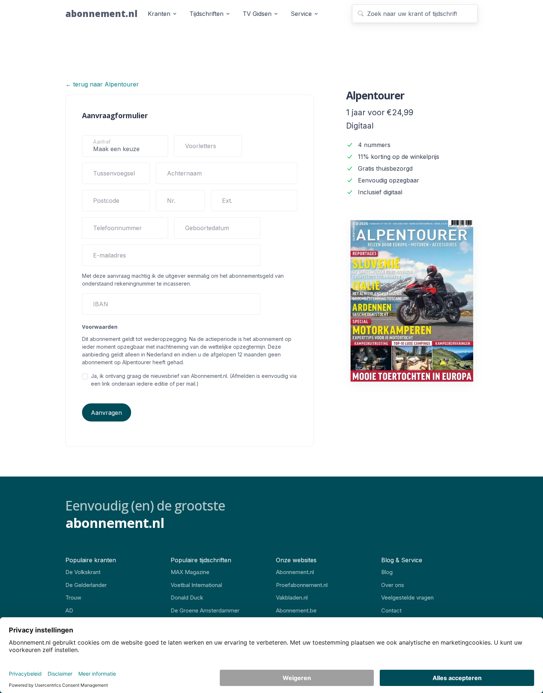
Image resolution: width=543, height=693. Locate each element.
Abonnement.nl (295, 572)
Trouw (73, 597)
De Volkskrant (82, 572)
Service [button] (301, 13)
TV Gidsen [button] (257, 13)
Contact (391, 610)
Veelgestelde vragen (407, 597)
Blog (387, 572)
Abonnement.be (296, 610)
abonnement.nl (101, 13)
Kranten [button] (159, 13)
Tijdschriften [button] (206, 13)
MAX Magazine (190, 572)
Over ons (392, 584)
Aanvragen (106, 412)
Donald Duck (187, 597)
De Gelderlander (86, 584)
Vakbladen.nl (292, 597)
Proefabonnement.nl (302, 584)
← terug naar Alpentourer (102, 84)
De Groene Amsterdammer (205, 610)
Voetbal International (196, 584)
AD (69, 610)
